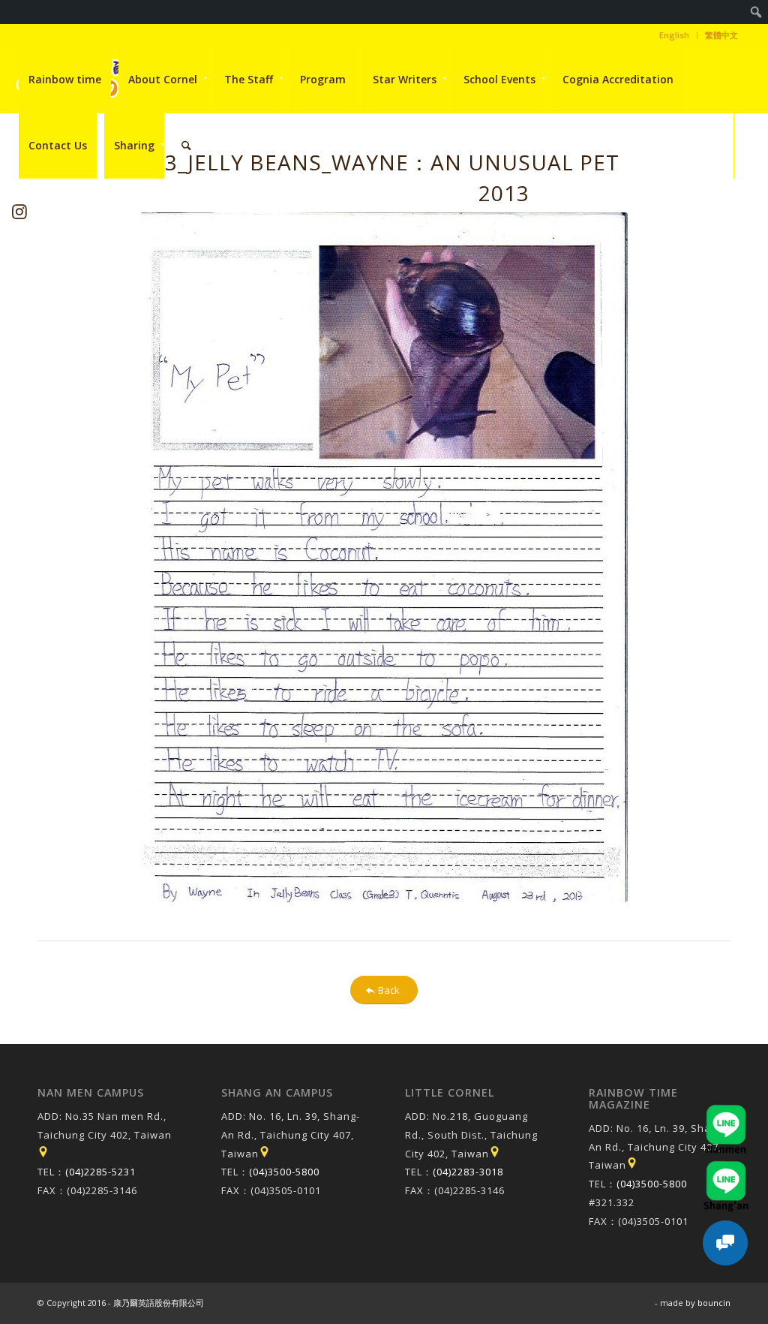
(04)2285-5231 (100, 1171)
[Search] (186, 146)
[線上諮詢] (725, 1242)
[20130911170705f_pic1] (384, 557)
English (674, 35)
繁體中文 (721, 35)
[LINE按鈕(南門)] (726, 1111)
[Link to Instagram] (20, 211)
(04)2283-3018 (468, 1171)
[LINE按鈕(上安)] (726, 1168)
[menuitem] (756, 12)
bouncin (714, 1302)
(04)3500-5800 (284, 1171)
